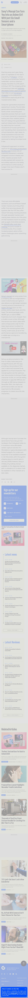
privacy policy (14, 993)
